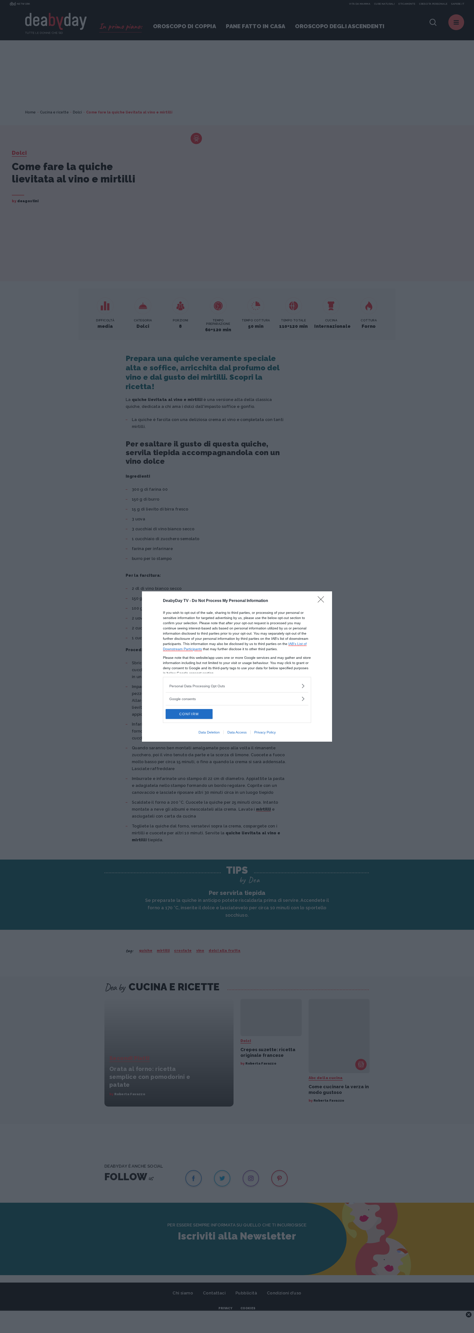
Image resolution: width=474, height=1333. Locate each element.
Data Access (237, 732)
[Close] (322, 601)
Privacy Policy (265, 732)
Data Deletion (209, 732)
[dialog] (237, 666)
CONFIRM (189, 714)
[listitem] (237, 686)
